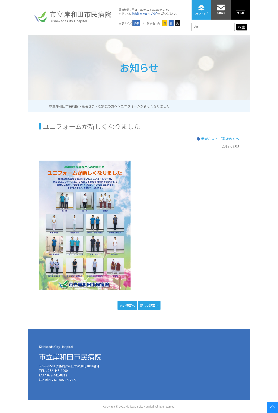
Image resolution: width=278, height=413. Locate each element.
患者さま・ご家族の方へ (220, 138)
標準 (136, 23)
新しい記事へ (149, 305)
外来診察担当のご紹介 (145, 13)
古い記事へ (127, 305)
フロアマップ (201, 13)
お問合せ (221, 13)
